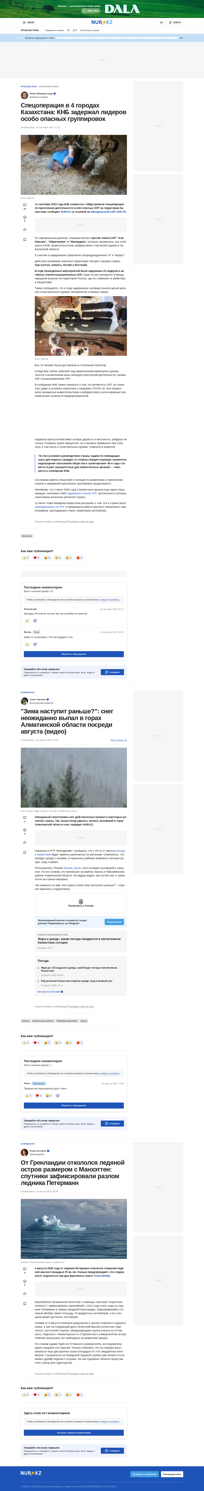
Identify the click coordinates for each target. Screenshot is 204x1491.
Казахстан (27, 536)
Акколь (83, 1021)
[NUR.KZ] (102, 22)
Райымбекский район (67, 1021)
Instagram (115, 672)
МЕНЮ (30, 22)
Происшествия (30, 30)
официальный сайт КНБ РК (108, 211)
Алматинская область (43, 1021)
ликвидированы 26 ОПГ (50, 506)
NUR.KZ (66, 211)
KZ (161, 22)
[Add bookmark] (24, 239)
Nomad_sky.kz (72, 868)
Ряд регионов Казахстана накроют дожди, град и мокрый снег (77, 981)
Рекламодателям (172, 1474)
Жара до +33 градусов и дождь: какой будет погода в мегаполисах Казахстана (79, 969)
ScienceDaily (102, 1275)
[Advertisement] (102, 60)
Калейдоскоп (28, 692)
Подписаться (114, 922)
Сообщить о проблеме (144, 1474)
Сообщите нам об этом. (81, 521)
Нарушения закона (55, 30)
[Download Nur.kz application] (102, 9)
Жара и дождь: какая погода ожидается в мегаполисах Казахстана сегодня (79, 940)
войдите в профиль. (110, 599)
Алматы (26, 1021)
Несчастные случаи (89, 30)
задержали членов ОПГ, (83, 493)
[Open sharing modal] (25, 229)
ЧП (68, 30)
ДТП (75, 30)
